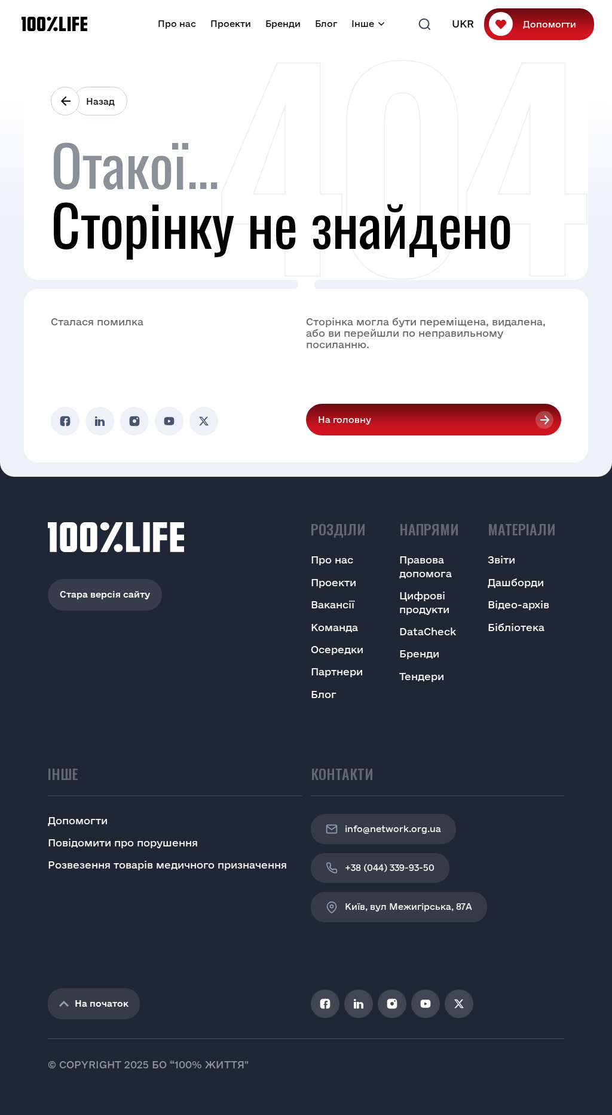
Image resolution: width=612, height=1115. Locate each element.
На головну (344, 420)
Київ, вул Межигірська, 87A (408, 906)
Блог (326, 24)
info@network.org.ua (393, 829)
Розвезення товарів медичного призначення (167, 864)
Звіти (501, 559)
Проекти (230, 24)
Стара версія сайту (105, 594)
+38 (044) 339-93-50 (389, 868)
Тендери (421, 676)
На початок (101, 1003)
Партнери (337, 671)
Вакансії (332, 604)
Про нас (177, 24)
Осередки (337, 649)
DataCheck (427, 631)
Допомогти (549, 24)
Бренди (283, 24)
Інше (362, 24)
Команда (334, 627)
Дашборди (516, 582)
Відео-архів (518, 604)
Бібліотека (516, 627)
